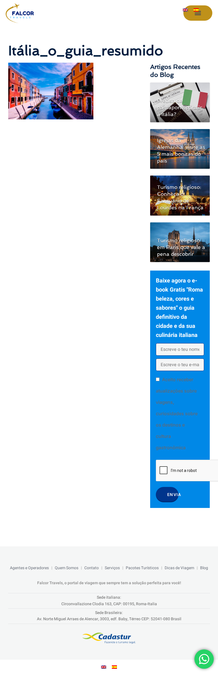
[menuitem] (185, 10)
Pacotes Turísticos (142, 568)
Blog (204, 568)
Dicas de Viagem (179, 568)
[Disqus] (73, 199)
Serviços (112, 568)
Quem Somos (66, 568)
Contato (91, 568)
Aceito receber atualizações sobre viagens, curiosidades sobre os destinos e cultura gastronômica (177, 413)
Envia (173, 494)
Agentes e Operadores (29, 568)
